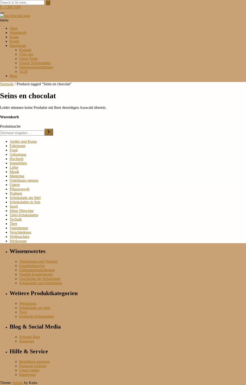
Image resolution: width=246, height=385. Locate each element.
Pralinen (16, 193)
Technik (16, 219)
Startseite (7, 84)
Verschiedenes (20, 232)
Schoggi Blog (29, 337)
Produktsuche (10, 126)
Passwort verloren (32, 366)
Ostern (15, 185)
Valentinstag (19, 228)
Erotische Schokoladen (36, 316)
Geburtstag (18, 154)
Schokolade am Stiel (25, 198)
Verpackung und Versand (38, 261)
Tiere (13, 224)
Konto (14, 41)
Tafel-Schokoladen (24, 215)
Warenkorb (18, 33)
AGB (23, 71)
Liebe (14, 167)
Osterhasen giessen (24, 180)
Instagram (26, 341)
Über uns (26, 54)
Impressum (18, 45)
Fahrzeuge (17, 146)
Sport (14, 206)
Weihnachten (19, 237)
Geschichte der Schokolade (40, 279)
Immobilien (18, 163)
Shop (14, 28)
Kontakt (25, 50)
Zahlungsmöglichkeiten (37, 270)
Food (14, 150)
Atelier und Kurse (23, 141)
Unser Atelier (29, 370)
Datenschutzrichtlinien (36, 67)
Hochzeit (16, 159)
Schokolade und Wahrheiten (40, 283)
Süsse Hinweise (22, 211)
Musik (14, 172)
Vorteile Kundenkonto (36, 274)
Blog (13, 76)
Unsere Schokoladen (35, 63)
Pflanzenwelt (19, 189)
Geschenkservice (32, 266)
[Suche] (48, 132)
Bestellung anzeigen (34, 362)
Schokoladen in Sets (25, 202)
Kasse (14, 37)
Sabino (17, 383)
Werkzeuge (18, 241)
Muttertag (17, 176)
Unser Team (28, 58)
